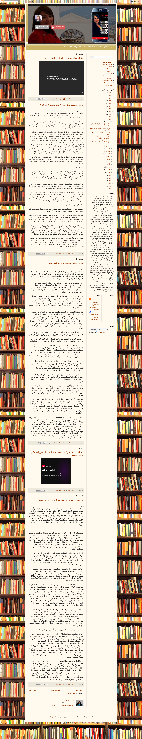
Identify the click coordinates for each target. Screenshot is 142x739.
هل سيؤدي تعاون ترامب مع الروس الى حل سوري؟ (60, 500)
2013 (109, 181)
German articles (107, 80)
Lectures (109, 69)
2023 (109, 101)
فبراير (108, 169)
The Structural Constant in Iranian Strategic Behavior (94, 306)
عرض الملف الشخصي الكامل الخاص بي (63, 705)
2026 (109, 93)
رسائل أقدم (32, 690)
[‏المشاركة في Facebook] (39, 99)
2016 (109, 119)
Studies (110, 67)
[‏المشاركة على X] (41, 99)
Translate (102, 332)
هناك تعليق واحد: (56, 443)
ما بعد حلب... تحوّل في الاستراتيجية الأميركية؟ (62, 105)
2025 (109, 96)
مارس (108, 167)
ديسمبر (107, 121)
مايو (108, 161)
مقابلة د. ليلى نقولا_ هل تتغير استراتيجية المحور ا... (102, 137)
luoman (69, 717)
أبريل (108, 164)
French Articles (107, 76)
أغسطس (107, 154)
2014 (109, 178)
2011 (109, 186)
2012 (109, 183)
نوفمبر (108, 146)
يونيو (108, 159)
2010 (109, 188)
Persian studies (108, 83)
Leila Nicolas (68, 701)
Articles (110, 73)
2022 (109, 103)
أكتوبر (108, 148)
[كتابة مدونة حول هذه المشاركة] (42, 99)
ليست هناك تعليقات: (55, 99)
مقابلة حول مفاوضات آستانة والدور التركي (64, 58)
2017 (109, 117)
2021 (109, 106)
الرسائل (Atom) (71, 693)
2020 (109, 109)
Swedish (109, 78)
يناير (108, 172)
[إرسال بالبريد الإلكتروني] (44, 99)
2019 (109, 111)
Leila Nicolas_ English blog (95, 301)
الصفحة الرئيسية (55, 690)
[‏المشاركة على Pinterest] (37, 99)
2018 (109, 114)
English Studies (107, 64)
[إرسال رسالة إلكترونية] (47, 99)
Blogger (52, 717)
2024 (109, 98)
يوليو (108, 156)
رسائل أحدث (79, 690)
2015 (109, 175)
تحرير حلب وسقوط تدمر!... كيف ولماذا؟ (64, 263)
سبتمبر (107, 151)
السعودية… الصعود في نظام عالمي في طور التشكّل (94, 318)
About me (109, 85)
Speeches (109, 71)
